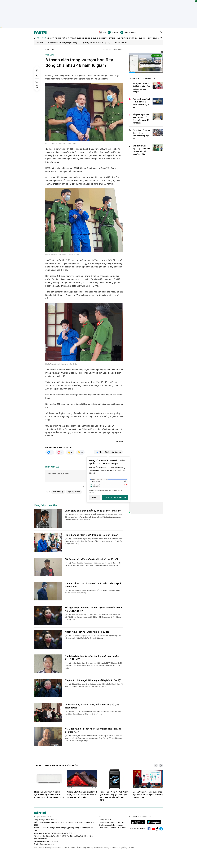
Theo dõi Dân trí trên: (137, 829)
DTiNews (115, 32)
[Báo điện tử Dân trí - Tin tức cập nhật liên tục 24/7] (40, 32)
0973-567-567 (70, 833)
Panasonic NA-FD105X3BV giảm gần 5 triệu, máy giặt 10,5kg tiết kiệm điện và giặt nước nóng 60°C (114, 796)
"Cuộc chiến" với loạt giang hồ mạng (62, 43)
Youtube (153, 829)
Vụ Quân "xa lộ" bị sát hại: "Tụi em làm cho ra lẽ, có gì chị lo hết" (93, 730)
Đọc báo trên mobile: (140, 817)
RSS (100, 817)
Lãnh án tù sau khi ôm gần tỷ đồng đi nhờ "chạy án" (93, 510)
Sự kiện (40, 43)
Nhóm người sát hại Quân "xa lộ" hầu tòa (87, 631)
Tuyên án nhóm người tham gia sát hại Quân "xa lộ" (93, 680)
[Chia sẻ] (37, 75)
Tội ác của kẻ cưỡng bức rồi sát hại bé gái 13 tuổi (91, 559)
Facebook (149, 829)
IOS (138, 822)
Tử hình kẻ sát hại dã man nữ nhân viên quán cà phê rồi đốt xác (93, 585)
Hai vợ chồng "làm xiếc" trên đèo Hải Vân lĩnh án (91, 535)
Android (154, 822)
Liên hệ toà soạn (105, 819)
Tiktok (157, 829)
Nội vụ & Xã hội (130, 32)
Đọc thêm (157, 55)
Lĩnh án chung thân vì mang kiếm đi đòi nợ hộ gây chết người (92, 706)
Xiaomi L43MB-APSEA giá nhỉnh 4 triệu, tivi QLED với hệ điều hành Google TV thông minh (82, 794)
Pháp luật (49, 49)
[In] (37, 86)
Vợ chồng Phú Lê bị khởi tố (92, 43)
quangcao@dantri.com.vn (113, 825)
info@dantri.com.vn (46, 844)
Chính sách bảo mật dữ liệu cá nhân (112, 828)
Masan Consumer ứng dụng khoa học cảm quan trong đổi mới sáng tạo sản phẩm (148, 794)
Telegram (161, 829)
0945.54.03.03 (118, 822)
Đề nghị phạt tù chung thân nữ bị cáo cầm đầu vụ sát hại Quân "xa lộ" (94, 609)
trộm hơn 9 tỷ (58, 492)
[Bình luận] (37, 70)
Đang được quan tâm (45, 505)
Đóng (94, 497)
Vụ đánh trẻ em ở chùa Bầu (119, 43)
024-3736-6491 (49, 833)
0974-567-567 (52, 841)
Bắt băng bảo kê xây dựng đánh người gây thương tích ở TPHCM (92, 658)
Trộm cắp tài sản (73, 492)
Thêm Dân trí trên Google (110, 452)
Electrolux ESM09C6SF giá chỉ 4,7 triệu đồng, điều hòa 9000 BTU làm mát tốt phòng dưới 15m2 (49, 794)
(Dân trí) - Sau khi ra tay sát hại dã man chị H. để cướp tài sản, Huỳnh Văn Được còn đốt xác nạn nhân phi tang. (92, 591)
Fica (104, 32)
